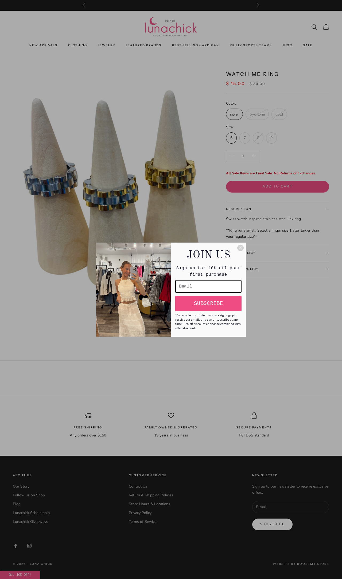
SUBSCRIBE (208, 303)
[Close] (240, 248)
